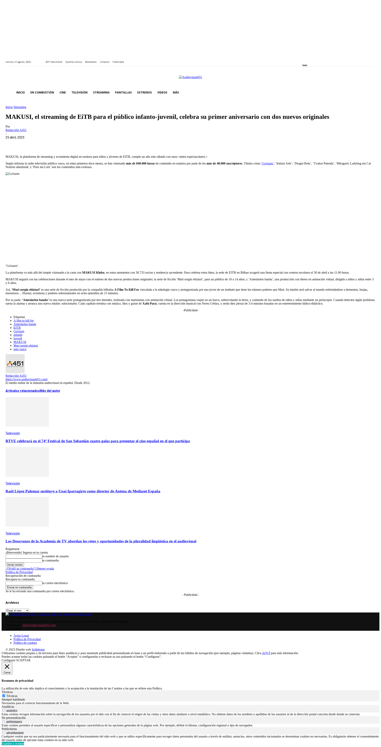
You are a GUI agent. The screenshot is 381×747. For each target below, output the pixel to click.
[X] (26, 143)
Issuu (304, 65)
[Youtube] (321, 59)
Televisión (13, 433)
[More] (98, 143)
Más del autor (50, 391)
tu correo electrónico (55, 583)
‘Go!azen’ (267, 163)
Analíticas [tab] (8, 706)
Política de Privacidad (19, 572)
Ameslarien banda (24, 324)
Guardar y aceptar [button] (13, 743)
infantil (17, 334)
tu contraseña (50, 560)
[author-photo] (15, 372)
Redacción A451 (16, 130)
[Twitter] (317, 59)
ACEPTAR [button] (23, 660)
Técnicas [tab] (7, 692)
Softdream (38, 649)
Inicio (9, 107)
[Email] (69, 143)
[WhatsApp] (40, 143)
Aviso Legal (21, 635)
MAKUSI (19, 342)
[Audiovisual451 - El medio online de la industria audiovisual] (190, 79)
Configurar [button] (8, 660)
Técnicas (11, 696)
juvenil (17, 338)
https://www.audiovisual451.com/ (27, 379)
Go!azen (18, 331)
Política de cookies (25, 642)
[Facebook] (303, 59)
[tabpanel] (190, 703)
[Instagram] (308, 59)
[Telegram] (83, 143)
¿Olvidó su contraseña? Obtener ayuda (30, 568)
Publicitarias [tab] (9, 729)
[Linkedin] (313, 59)
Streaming (19, 107)
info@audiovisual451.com (39, 625)
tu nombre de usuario (55, 556)
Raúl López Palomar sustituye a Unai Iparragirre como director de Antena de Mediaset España (83, 491)
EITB (17, 327)
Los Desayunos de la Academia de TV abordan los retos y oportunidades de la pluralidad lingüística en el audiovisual (101, 541)
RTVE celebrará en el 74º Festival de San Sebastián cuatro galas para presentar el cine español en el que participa (98, 441)
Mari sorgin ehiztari (25, 345)
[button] (370, 92)
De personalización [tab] (14, 717)
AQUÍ (266, 653)
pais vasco (19, 349)
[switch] (3, 710)
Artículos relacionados (23, 391)
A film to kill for (23, 320)
